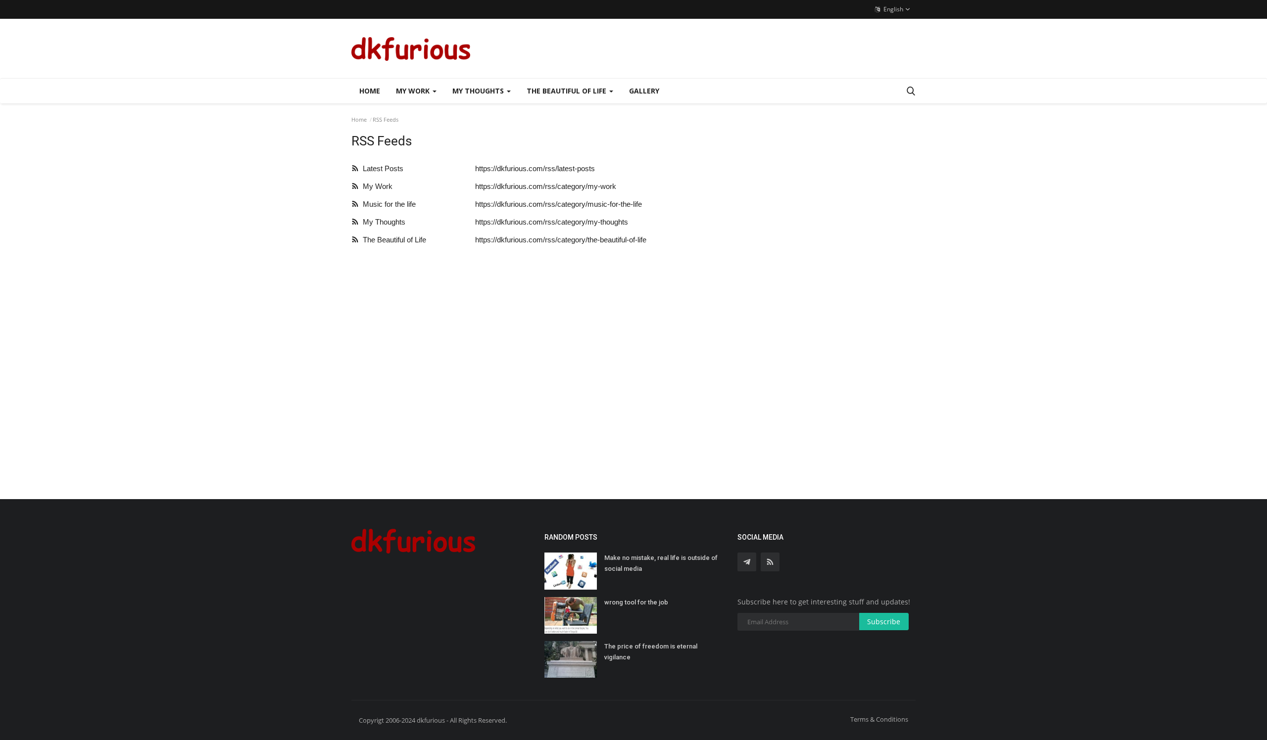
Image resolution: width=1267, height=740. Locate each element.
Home (369, 90)
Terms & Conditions (879, 719)
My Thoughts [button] (479, 90)
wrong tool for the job (636, 602)
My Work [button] (414, 90)
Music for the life (387, 204)
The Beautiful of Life (392, 239)
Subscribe (883, 621)
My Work (375, 186)
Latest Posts (381, 168)
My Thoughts (382, 222)
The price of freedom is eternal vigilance (650, 652)
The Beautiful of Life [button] (567, 90)
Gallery (644, 90)
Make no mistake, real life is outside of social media (661, 563)
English (892, 9)
